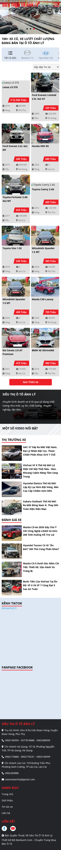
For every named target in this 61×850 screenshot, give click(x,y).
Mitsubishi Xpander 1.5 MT (43, 250)
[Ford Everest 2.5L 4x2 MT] (16, 133)
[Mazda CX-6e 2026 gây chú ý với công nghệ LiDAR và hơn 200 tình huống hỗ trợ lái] (12, 533)
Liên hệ (6, 813)
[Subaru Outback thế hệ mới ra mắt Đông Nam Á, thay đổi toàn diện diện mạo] (12, 507)
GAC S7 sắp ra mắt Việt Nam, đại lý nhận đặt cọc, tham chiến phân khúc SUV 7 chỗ (40, 450)
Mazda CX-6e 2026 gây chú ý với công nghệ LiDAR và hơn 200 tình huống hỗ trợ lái (40, 531)
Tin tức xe (7, 806)
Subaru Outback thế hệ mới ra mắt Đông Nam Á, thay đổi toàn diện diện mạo (40, 505)
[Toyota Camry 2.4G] (45, 184)
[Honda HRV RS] (45, 133)
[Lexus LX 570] (16, 82)
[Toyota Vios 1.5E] (16, 236)
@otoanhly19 (9, 608)
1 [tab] (27, 29)
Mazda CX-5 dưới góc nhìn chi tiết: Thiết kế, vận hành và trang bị (41, 567)
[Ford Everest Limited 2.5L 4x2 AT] (45, 82)
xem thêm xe (30, 382)
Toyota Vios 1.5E (12, 248)
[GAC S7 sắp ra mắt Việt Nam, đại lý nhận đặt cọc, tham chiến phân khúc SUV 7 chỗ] (12, 453)
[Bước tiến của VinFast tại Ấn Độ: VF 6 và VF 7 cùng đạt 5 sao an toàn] (12, 587)
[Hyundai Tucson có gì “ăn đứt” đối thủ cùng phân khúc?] (12, 551)
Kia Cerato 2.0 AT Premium (12, 352)
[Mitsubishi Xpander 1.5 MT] (45, 236)
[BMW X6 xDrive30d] (45, 338)
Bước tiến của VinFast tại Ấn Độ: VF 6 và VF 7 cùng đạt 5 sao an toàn (40, 585)
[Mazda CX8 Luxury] (45, 287)
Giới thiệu (7, 800)
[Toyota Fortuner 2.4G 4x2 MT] (16, 184)
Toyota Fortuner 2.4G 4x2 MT (15, 199)
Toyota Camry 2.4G (43, 189)
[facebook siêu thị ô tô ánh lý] (5, 828)
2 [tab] (30, 29)
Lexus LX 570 (10, 87)
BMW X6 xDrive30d (43, 350)
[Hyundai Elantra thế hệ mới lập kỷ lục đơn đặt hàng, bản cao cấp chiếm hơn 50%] (12, 489)
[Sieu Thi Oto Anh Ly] (20, 5)
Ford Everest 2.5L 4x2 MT (15, 147)
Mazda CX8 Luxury (42, 299)
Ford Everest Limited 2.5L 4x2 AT (44, 96)
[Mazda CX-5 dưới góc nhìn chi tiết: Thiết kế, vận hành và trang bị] (12, 569)
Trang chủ (7, 794)
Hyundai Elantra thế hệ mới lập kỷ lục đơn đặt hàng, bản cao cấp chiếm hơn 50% (40, 487)
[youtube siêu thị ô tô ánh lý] (13, 828)
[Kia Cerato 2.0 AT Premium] (16, 338)
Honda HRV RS (40, 146)
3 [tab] (34, 29)
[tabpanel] (30, 17)
